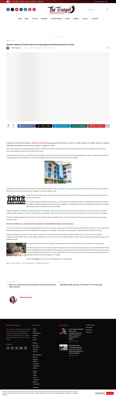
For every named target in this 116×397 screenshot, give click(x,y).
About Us (27, 1)
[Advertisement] (58, 28)
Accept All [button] (110, 393)
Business (44, 18)
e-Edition (95, 18)
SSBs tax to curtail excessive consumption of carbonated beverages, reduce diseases (43, 224)
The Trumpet (35, 259)
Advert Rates (16, 1)
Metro (34, 381)
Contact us (89, 374)
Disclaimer (89, 371)
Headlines (35, 379)
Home (20, 18)
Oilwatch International (39, 143)
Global (85, 18)
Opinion (75, 18)
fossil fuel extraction (28, 263)
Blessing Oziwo (16, 48)
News (26, 18)
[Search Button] (108, 9)
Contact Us (33, 1)
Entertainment (56, 18)
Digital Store (40, 1)
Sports (67, 18)
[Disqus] (58, 334)
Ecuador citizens (15, 263)
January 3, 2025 (28, 48)
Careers (22, 1)
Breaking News (37, 377)
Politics (35, 18)
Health (34, 384)
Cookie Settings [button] (100, 393)
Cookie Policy (90, 369)
